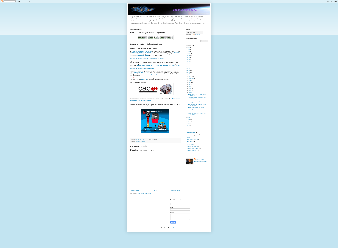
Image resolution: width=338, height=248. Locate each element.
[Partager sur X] (153, 139)
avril (190, 86)
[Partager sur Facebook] (155, 139)
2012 (188, 117)
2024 (188, 49)
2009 (188, 123)
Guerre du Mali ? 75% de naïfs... (196, 111)
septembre (191, 78)
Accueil (155, 190)
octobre (190, 76)
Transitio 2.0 (190, 144)
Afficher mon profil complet (200, 161)
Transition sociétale (191, 150)
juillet (190, 82)
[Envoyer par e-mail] (150, 139)
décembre (191, 74)
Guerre (188, 137)
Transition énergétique (192, 148)
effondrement (190, 135)
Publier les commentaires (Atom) (144, 193)
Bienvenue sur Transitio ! (193, 134)
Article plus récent (135, 190)
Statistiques (190, 143)
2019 (188, 60)
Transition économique (140, 141)
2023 (188, 51)
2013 (188, 72)
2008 (188, 125)
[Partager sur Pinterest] (156, 139)
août (190, 80)
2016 (188, 66)
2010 (188, 121)
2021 (188, 55)
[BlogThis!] (151, 139)
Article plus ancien (175, 190)
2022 (188, 53)
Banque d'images (191, 132)
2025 (188, 47)
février (190, 90)
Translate (197, 34)
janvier (190, 92)
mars (190, 88)
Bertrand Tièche (200, 159)
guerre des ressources (192, 139)
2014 (188, 70)
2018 (188, 62)
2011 (188, 119)
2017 (188, 64)
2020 (188, 57)
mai (190, 84)
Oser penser (190, 141)
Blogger (175, 228)
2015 (188, 68)
